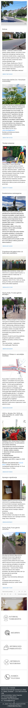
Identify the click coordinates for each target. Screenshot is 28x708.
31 (7, 594)
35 (15, 594)
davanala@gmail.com (9, 700)
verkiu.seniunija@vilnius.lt (8, 130)
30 (4, 594)
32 (10, 594)
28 (25, 591)
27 (22, 591)
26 (19, 591)
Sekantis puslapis (22, 594)
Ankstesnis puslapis (7, 591)
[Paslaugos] (24, 24)
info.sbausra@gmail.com (10, 697)
